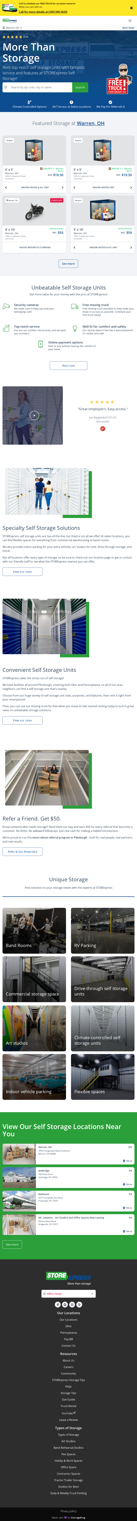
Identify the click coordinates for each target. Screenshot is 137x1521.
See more (68, 264)
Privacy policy (69, 1511)
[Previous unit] (6, 187)
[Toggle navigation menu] (131, 20)
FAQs (68, 1386)
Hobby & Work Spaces (69, 1460)
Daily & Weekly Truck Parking (68, 1493)
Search (80, 87)
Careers (69, 1367)
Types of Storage (68, 1434)
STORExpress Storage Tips (68, 1380)
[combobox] (68, 1294)
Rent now (68, 366)
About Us (68, 1360)
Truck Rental (68, 1406)
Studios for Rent (68, 1486)
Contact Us (69, 1346)
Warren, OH (91, 123)
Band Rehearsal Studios (69, 1448)
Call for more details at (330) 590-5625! (43, 12)
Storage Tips (68, 1393)
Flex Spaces (68, 1454)
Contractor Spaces (68, 1474)
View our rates (22, 572)
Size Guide (68, 1399)
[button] (34, 415)
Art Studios (68, 1441)
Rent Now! (128, 27)
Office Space (68, 1467)
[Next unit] (62, 187)
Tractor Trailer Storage (68, 1480)
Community (68, 1373)
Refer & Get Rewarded (22, 852)
